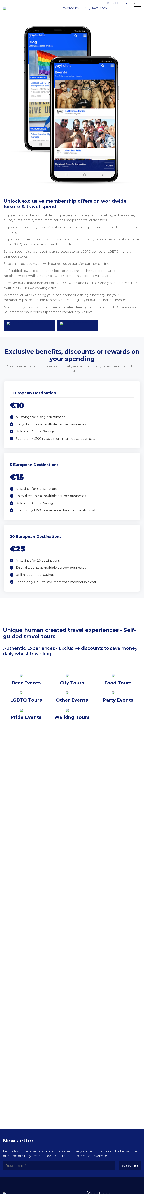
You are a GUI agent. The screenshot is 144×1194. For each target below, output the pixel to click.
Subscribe (130, 1165)
